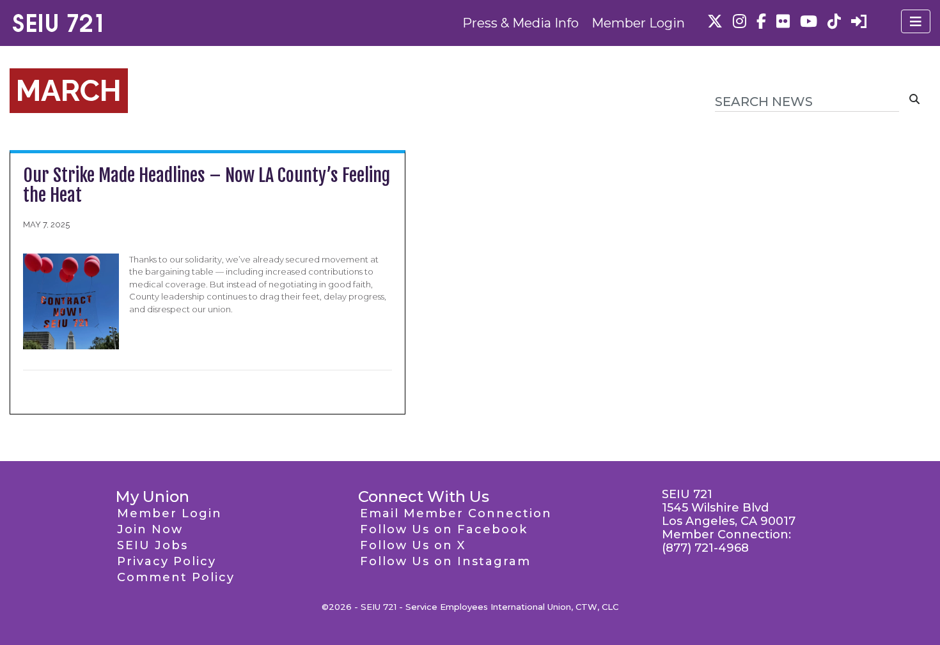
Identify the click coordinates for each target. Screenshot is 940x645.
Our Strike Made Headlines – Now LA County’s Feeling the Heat (206, 185)
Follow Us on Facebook (444, 529)
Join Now (150, 529)
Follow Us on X (413, 545)
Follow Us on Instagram (445, 561)
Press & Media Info (520, 23)
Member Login (638, 23)
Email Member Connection (456, 513)
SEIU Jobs (152, 545)
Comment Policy (176, 577)
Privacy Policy (166, 561)
